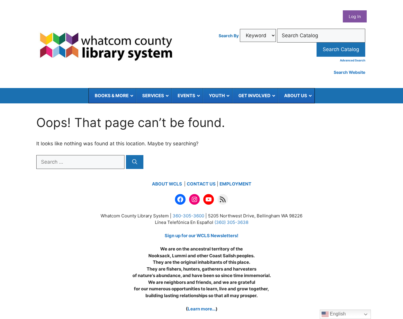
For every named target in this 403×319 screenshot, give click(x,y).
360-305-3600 (188, 216)
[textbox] (321, 36)
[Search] (134, 162)
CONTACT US (201, 184)
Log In (355, 16)
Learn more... (202, 309)
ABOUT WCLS (167, 184)
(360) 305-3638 (231, 222)
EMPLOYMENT (235, 184)
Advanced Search (352, 60)
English (337, 313)
